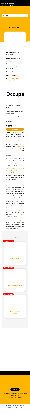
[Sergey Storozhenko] (15, 272)
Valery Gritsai (15, 258)
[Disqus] (15, 347)
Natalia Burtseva (15, 312)
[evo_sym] (15, 380)
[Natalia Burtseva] (15, 298)
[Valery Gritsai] (15, 245)
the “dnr (20, 214)
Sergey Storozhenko (15, 285)
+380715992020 (10, 81)
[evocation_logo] (8, 9)
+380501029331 (14, 79)
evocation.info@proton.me (15, 397)
